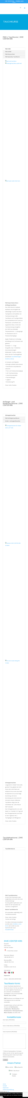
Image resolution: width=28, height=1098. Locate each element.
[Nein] (3, 1097)
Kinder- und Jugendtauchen (12, 421)
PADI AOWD (8, 51)
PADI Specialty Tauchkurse (12, 57)
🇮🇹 (12, 973)
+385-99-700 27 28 (9, 962)
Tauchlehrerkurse (10, 848)
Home (4, 1084)
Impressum (7, 975)
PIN (8, 1091)
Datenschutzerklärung (8, 1089)
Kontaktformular (9, 929)
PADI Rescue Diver (10, 54)
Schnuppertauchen (10, 415)
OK (1, 1097)
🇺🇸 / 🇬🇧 (7, 973)
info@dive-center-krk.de (10, 966)
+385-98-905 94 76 (9, 957)
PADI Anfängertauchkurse (12, 418)
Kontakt (5, 1086)
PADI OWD (8, 49)
